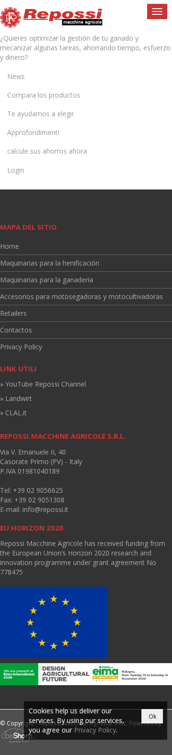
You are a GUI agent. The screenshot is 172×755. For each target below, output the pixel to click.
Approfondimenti (33, 132)
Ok (152, 716)
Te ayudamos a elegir (40, 113)
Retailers (13, 313)
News (16, 76)
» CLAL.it (13, 412)
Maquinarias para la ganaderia (46, 279)
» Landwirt (16, 398)
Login (15, 170)
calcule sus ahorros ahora (47, 150)
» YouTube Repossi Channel (43, 384)
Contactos (16, 329)
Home (9, 246)
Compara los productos (43, 95)
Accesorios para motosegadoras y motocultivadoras (81, 296)
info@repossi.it (45, 509)
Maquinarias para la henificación (49, 262)
